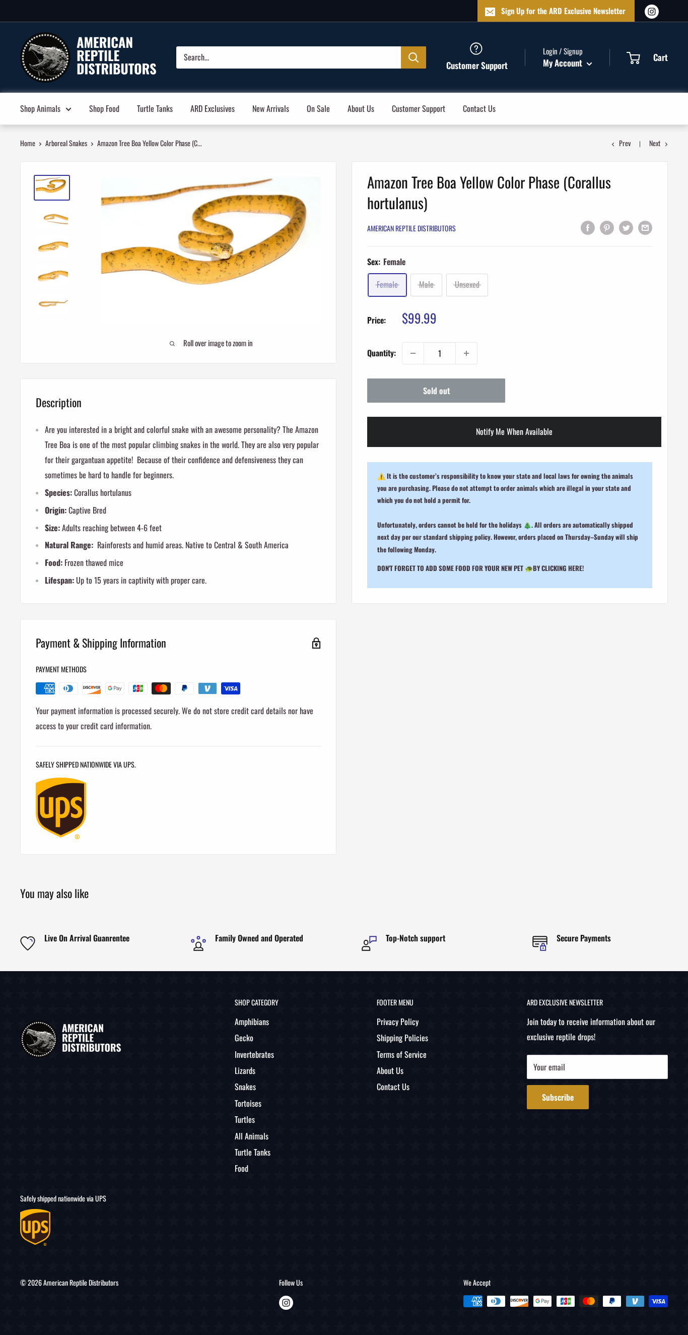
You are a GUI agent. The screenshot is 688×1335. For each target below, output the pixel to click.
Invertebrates (254, 1054)
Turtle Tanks (155, 108)
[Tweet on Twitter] (626, 227)
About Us (361, 108)
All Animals (251, 1136)
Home (27, 143)
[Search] (413, 57)
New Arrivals (270, 108)
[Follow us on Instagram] (652, 11)
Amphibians (252, 1021)
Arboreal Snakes (66, 143)
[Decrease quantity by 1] (413, 353)
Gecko (244, 1038)
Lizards (245, 1070)
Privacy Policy (398, 1021)
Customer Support (418, 108)
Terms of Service (402, 1054)
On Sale (318, 108)
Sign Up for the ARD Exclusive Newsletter (563, 10)
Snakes (245, 1086)
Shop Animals (40, 108)
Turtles (245, 1119)
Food (241, 1168)
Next (654, 143)
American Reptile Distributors (411, 228)
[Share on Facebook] (588, 227)
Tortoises (248, 1103)
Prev (625, 143)
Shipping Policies (402, 1038)
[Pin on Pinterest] (607, 227)
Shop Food (104, 108)
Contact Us (479, 108)
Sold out (436, 391)
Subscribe (558, 1097)
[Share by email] (645, 227)
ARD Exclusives (212, 108)
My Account (563, 62)
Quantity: (381, 353)
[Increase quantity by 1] (466, 353)
